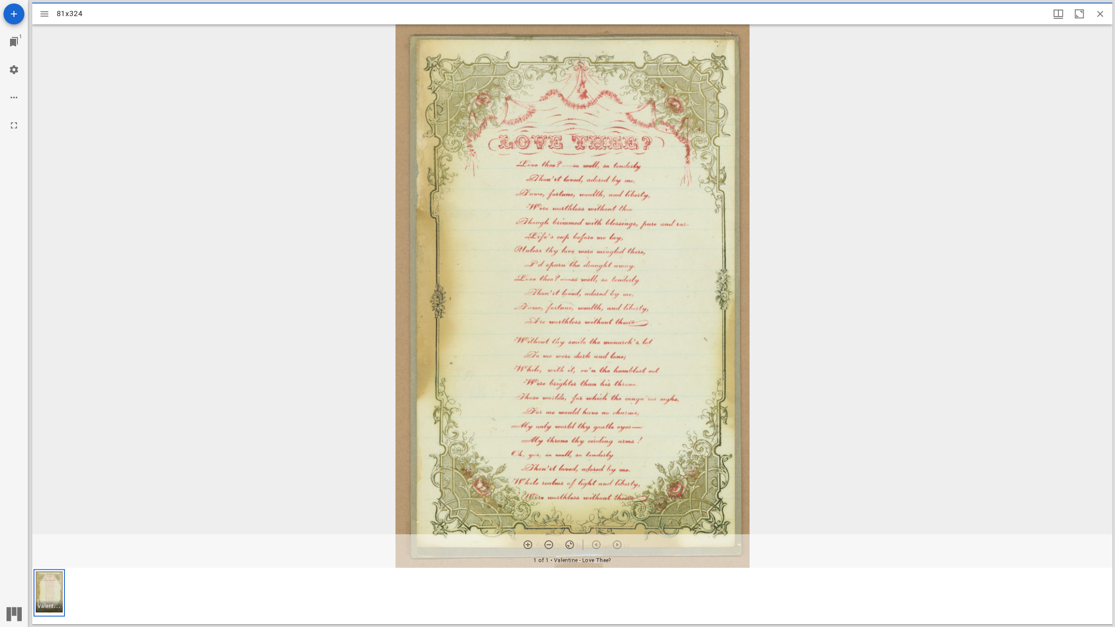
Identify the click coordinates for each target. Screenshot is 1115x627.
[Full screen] (13, 125)
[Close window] (1100, 13)
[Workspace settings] (13, 69)
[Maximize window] (1079, 13)
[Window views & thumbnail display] (1058, 13)
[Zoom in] (527, 544)
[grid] (572, 596)
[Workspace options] (13, 97)
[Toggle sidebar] (44, 13)
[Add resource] (13, 13)
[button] (49, 592)
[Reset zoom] (569, 544)
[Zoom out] (548, 544)
